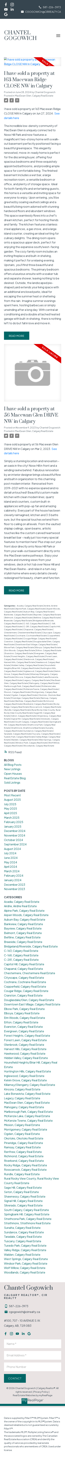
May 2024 (10, 862)
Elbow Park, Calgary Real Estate (19, 647)
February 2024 (13, 875)
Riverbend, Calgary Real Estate (38, 704)
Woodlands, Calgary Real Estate (39, 746)
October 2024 (13, 840)
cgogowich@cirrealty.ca (43, 11)
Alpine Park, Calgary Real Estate (31, 609)
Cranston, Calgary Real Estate (18, 641)
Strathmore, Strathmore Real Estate (28, 728)
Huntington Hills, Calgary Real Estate (27, 1071)
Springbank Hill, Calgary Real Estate (26, 1214)
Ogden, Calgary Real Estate (24, 695)
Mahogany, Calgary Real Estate (44, 683)
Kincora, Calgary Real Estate (29, 677)
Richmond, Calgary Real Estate (24, 1156)
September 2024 (15, 844)
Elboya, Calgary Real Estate (48, 647)
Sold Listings (12, 782)
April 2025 (10, 813)
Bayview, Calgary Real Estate (47, 614)
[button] (49, 7)
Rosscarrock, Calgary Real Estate (45, 707)
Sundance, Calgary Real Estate (38, 731)
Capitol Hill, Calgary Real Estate (24, 964)
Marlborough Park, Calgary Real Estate (22, 686)
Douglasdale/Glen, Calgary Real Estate (29, 1000)
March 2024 (12, 871)
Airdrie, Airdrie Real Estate (20, 906)
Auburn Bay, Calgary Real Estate (39, 611)
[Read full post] (32, 63)
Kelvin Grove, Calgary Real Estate (25, 1080)
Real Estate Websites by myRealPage (32, 1395)
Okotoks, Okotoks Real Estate (23, 1138)
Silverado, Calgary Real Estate (23, 1205)
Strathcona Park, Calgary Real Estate (27, 1219)
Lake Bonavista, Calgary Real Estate (27, 1093)
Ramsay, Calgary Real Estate (22, 1147)
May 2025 (10, 808)
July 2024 (10, 853)
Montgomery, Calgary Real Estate (25, 1129)
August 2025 (12, 799)
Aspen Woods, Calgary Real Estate (26, 915)
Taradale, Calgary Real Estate (18, 734)
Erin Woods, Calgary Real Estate (20, 650)
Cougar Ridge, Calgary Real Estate (40, 638)
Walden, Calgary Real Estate (24, 740)
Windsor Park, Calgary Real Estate (32, 743)
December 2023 (14, 884)
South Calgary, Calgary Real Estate (32, 722)
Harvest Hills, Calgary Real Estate (19, 662)
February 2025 (13, 822)
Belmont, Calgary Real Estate (19, 617)
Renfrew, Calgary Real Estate (29, 701)
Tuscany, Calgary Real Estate (46, 734)
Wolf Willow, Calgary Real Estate (24, 1268)
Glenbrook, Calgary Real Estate (39, 659)
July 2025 (10, 804)
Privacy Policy (41, 1391)
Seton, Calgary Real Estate (24, 716)
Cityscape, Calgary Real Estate (24, 977)
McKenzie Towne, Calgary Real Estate (41, 689)
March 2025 (11, 817)
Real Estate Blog (15, 778)
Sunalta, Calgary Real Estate (22, 1227)
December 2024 (14, 831)
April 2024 (10, 866)
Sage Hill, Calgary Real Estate (23, 1187)
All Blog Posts (12, 764)
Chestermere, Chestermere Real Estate (22, 632)
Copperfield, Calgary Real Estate (25, 986)
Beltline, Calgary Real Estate (47, 617)
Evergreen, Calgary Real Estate (24, 1031)
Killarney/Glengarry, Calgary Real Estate (29, 1085)
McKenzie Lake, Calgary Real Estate (27, 1116)
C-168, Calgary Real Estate (21, 955)
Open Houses (13, 773)
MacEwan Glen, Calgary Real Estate (34, 95)
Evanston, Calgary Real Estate (19, 653)
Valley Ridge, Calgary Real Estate (25, 1250)
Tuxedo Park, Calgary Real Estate (19, 737)
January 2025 (12, 826)
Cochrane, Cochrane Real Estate (31, 635)
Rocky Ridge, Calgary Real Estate (25, 1165)
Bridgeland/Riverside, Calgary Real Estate (31, 946)
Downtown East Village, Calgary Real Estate (36, 644)
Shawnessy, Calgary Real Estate (24, 1196)
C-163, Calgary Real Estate (36, 623)
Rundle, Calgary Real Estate (18, 710)
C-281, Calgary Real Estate (36, 626)
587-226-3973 (52, 7)
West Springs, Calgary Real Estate (26, 1259)
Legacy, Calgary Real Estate (37, 680)
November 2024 (14, 835)
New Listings (12, 769)
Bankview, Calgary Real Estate (18, 614)
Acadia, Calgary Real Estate (30, 606)
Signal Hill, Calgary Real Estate (25, 719)
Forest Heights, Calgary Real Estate (28, 656)
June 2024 (11, 858)
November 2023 (14, 889)
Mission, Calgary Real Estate (17, 692)
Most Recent (12, 795)
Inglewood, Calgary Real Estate (39, 671)
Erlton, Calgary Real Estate (48, 650)
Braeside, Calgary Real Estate (18, 620)
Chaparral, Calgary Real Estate (38, 629)
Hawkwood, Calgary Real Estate (24, 1053)
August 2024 (12, 849)
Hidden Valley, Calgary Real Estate (27, 665)
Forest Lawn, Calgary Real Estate (25, 1040)
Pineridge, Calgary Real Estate (25, 698)
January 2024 (12, 880)
